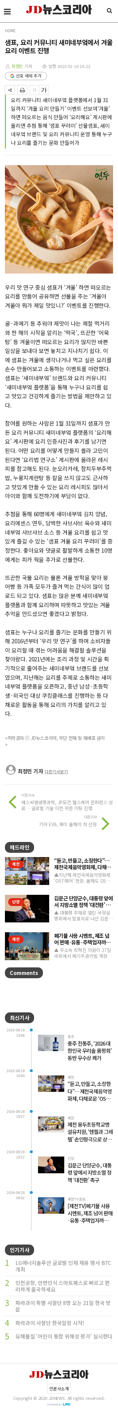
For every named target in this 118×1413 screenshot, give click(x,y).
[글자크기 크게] (44, 90)
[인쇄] (22, 90)
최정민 (17, 66)
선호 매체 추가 (29, 76)
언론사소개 (59, 1388)
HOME (10, 30)
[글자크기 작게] (34, 90)
